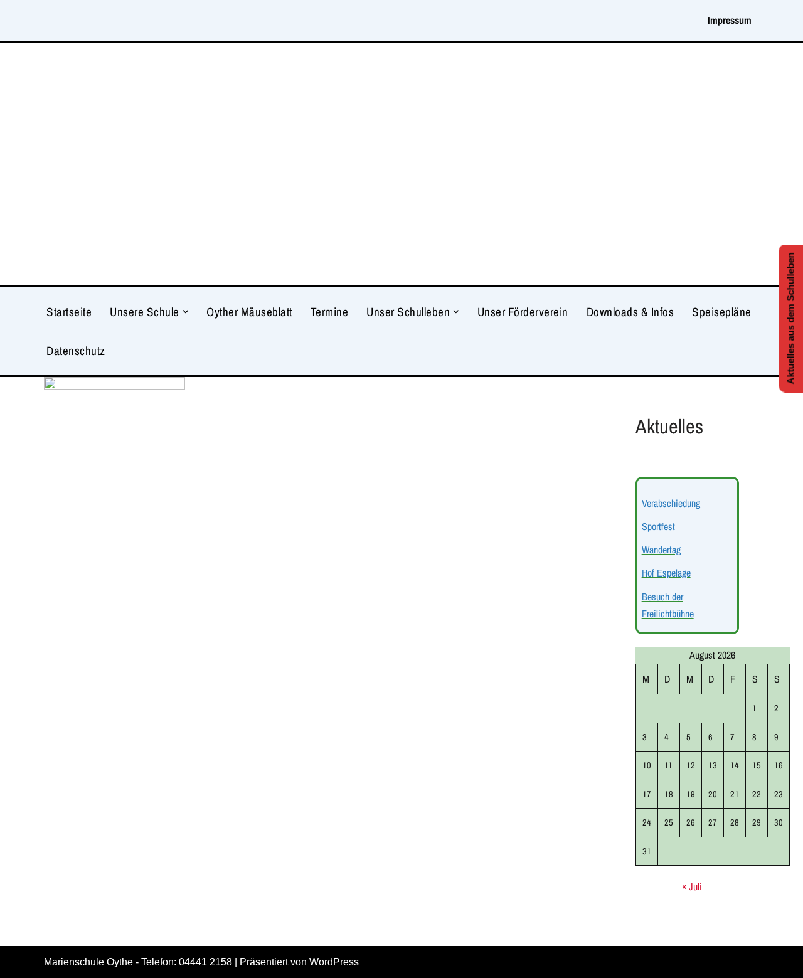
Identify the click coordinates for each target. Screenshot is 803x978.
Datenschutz (75, 351)
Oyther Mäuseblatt (249, 312)
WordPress (334, 962)
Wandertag (661, 549)
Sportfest (658, 526)
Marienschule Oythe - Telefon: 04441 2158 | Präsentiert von (176, 962)
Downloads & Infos (630, 312)
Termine (330, 312)
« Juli (692, 886)
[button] (186, 312)
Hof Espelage (666, 573)
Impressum (730, 20)
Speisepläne (722, 312)
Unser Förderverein (522, 312)
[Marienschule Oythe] (401, 164)
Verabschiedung (671, 503)
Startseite (69, 312)
